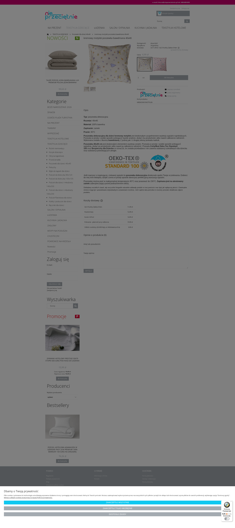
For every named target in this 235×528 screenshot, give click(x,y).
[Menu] (231, 502)
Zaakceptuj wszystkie (117, 502)
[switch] (226, 518)
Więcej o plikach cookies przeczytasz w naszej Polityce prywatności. (28, 497)
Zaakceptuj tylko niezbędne (117, 508)
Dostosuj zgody (117, 514)
